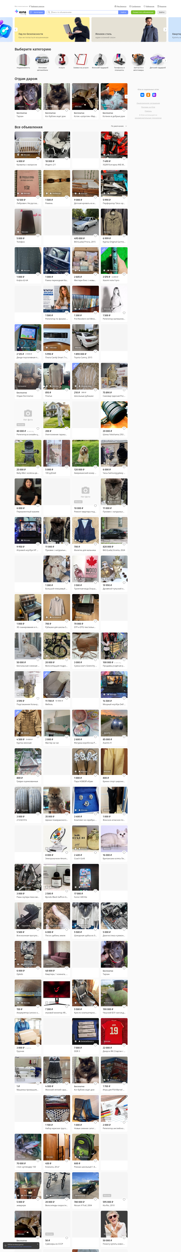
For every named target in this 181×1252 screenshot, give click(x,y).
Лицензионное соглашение (148, 103)
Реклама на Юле (148, 107)
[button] (37, 110)
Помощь (148, 111)
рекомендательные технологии (148, 118)
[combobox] (82, 12)
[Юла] (20, 11)
